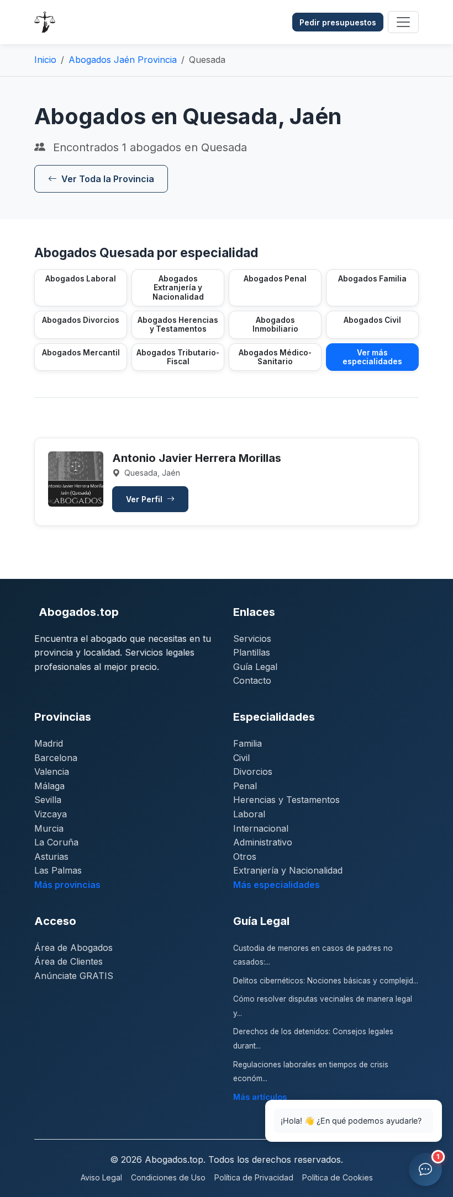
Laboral (249, 814)
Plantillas (251, 652)
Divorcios (252, 771)
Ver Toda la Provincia (107, 178)
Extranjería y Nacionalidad (288, 870)
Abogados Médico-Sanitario (275, 357)
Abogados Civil (372, 320)
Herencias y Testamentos (286, 799)
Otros (244, 856)
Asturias (51, 856)
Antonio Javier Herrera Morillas (196, 458)
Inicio (45, 59)
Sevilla (47, 799)
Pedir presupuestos (337, 22)
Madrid (48, 743)
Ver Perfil (145, 499)
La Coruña (56, 842)
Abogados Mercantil (81, 352)
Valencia (51, 771)
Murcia (49, 828)
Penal (245, 785)
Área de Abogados (73, 947)
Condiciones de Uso (168, 1177)
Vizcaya (50, 814)
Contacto (252, 680)
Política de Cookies (337, 1177)
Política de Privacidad (253, 1177)
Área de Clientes (68, 961)
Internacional (260, 828)
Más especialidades (276, 884)
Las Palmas (58, 870)
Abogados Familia (372, 278)
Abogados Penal (275, 278)
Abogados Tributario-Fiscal (177, 357)
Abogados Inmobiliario (275, 324)
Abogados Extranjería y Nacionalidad (178, 287)
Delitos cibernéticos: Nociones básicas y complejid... (325, 980)
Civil (241, 757)
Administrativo (262, 842)
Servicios (252, 638)
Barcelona (55, 757)
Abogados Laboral (80, 278)
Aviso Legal (101, 1177)
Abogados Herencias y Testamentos (178, 324)
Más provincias (67, 884)
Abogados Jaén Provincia (123, 59)
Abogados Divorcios (80, 320)
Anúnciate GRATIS (73, 975)
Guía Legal (255, 666)
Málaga (49, 785)
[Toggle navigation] (403, 22)
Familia (247, 743)
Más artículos (260, 1097)
